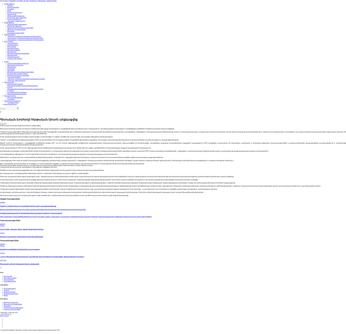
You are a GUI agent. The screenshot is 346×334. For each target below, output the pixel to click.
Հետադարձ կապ (10, 104)
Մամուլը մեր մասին (14, 58)
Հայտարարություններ (15, 33)
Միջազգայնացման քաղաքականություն (22, 85)
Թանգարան (11, 52)
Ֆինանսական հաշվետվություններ (20, 72)
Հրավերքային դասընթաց (17, 92)
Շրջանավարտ (10, 96)
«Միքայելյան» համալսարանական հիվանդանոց (25, 40)
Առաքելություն (12, 45)
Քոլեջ (9, 11)
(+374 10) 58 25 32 (5, 314)
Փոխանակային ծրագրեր (16, 94)
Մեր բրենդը (11, 46)
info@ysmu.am (4, 316)
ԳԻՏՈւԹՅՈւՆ (9, 22)
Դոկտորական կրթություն (17, 24)
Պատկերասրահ (13, 57)
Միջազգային (9, 82)
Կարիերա (11, 99)
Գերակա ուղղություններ (16, 29)
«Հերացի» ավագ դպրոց (16, 21)
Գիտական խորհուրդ (15, 65)
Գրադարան (11, 14)
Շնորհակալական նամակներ (18, 53)
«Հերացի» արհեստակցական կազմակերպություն (26, 79)
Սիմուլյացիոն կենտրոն (16, 16)
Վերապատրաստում (12, 101)
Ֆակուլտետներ (13, 7)
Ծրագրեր (11, 31)
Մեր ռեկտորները (13, 50)
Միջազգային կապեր (15, 84)
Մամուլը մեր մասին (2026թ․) (17, 74)
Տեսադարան (12, 55)
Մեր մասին (8, 276)
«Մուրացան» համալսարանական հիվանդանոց (25, 38)
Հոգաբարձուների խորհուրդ (18, 63)
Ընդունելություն (10, 288)
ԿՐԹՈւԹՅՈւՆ (9, 4)
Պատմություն (12, 43)
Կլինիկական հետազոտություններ (20, 28)
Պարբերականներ (14, 77)
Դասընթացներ (13, 102)
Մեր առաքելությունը (15, 97)
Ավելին (2, 202)
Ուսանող (10, 9)
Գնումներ (10, 70)
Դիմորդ (10, 5)
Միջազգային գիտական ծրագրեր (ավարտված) (25, 89)
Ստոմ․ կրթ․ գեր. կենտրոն (16, 17)
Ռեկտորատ (11, 67)
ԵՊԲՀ (6, 62)
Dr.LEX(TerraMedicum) (14, 19)
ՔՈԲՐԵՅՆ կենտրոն (14, 26)
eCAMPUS (10, 90)
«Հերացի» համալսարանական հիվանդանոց (24, 36)
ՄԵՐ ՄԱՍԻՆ (8, 41)
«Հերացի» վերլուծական (16, 80)
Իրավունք (11, 68)
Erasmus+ (10, 87)
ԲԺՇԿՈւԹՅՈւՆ (10, 34)
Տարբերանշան (13, 48)
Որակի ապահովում (14, 12)
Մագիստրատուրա (11, 293)
